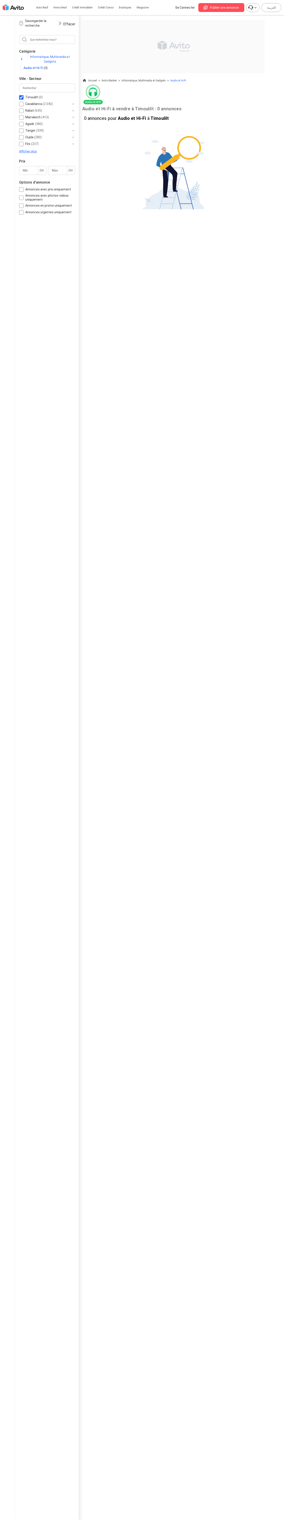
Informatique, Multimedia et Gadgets (50, 59)
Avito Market (109, 80)
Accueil (92, 80)
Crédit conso (106, 7)
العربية (271, 7)
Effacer (69, 24)
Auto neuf (42, 7)
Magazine (143, 7)
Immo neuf (60, 7)
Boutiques (125, 7)
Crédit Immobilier (82, 7)
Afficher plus (28, 151)
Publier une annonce (224, 7)
